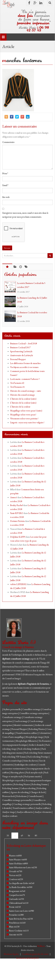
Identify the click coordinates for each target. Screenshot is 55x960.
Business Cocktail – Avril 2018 (23, 343)
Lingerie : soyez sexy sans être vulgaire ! (27, 422)
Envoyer (7, 248)
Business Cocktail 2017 (20, 347)
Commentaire (8, 142)
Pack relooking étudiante (29, 748)
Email (5, 185)
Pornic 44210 (15, 906)
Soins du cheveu (31, 760)
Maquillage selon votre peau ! (23, 414)
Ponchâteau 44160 (17, 922)
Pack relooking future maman (37, 752)
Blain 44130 (14, 926)
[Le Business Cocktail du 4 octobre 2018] (11, 316)
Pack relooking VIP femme (14, 756)
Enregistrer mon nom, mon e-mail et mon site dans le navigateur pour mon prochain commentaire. (25, 214)
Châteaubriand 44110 (18, 902)
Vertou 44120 (15, 875)
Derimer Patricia (17, 521)
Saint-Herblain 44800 (18, 863)
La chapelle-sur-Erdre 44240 (21, 883)
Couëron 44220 (16, 879)
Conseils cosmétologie (12, 760)
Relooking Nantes (37, 729)
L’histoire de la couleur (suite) (23, 398)
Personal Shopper (18, 359)
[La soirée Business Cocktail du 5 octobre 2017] (11, 286)
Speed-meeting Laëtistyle (21, 351)
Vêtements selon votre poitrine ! (24, 418)
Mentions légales (11, 954)
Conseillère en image (31, 709)
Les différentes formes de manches (25, 363)
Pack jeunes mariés (32, 776)
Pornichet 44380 (16, 914)
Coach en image (21, 721)
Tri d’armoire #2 (17, 382)
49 (22, 835)
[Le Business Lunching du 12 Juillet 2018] (11, 301)
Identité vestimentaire (24, 725)
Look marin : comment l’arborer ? (25, 379)
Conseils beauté (35, 796)
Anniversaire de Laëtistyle (21, 355)
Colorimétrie (45, 733)
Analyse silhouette (25, 812)
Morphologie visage (35, 736)
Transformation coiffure (27, 733)
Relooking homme (10, 788)
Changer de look (37, 792)
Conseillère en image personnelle (17, 800)
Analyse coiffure (42, 808)
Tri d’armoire (45, 740)
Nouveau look (8, 796)
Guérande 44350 (16, 899)
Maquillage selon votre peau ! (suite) (26, 410)
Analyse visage (9, 812)
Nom (5, 173)
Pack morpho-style (34, 772)
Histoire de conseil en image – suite (25, 390)
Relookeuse (21, 796)
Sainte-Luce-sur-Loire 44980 (21, 910)
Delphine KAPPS (17, 536)
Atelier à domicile (36, 744)
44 (15, 835)
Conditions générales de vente (35, 954)
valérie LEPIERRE (18, 584)
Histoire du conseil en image (22, 394)
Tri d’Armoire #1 (17, 386)
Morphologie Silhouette (27, 740)
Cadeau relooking (28, 788)
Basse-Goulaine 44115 (19, 930)
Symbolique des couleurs (26, 764)
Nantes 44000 (15, 855)
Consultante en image (12, 717)
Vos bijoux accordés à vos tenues (24, 367)
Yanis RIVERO (16, 513)
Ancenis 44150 (15, 934)
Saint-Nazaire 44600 (18, 859)
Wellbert (41, 946)
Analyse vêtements (43, 812)
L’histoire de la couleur (20, 406)
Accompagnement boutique (15, 744)
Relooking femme (40, 784)
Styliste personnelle (12, 709)
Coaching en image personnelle (27, 804)
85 (36, 835)
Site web (6, 197)
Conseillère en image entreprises (33, 713)
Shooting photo (18, 772)
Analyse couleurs (9, 815)
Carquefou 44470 (17, 895)
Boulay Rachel (16, 505)
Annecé (13, 497)
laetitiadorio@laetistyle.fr (27, 957)
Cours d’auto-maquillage (13, 736)
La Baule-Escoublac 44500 (20, 887)
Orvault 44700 (15, 871)
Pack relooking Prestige (38, 756)
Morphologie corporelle (13, 780)
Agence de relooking (20, 792)
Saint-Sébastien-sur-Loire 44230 (23, 867)
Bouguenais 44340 (17, 891)
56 (29, 835)
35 (8, 835)
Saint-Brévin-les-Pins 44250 (21, 918)
